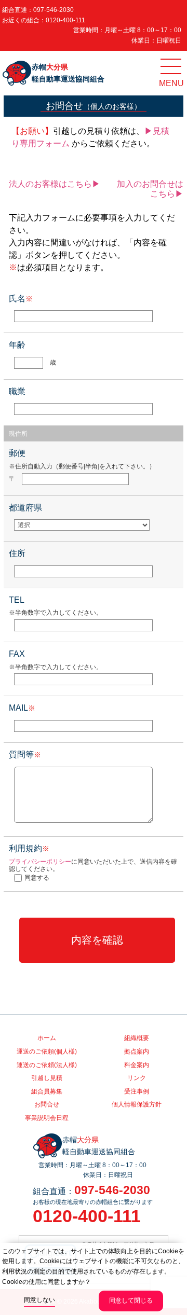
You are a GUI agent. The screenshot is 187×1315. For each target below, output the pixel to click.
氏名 (21, 298)
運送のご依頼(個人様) (47, 1051)
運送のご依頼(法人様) (47, 1065)
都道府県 (25, 507)
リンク (136, 1078)
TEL (16, 600)
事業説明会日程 (47, 1118)
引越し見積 (46, 1078)
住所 (17, 553)
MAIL (22, 707)
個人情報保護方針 (137, 1104)
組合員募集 (46, 1091)
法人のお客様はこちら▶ (54, 183)
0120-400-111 (65, 20)
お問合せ (46, 1104)
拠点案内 (136, 1051)
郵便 (17, 453)
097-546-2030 (53, 9)
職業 (17, 391)
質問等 (25, 754)
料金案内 (136, 1065)
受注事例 (136, 1091)
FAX (17, 653)
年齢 (17, 344)
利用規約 (29, 848)
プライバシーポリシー (40, 861)
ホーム (46, 1038)
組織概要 (136, 1038)
